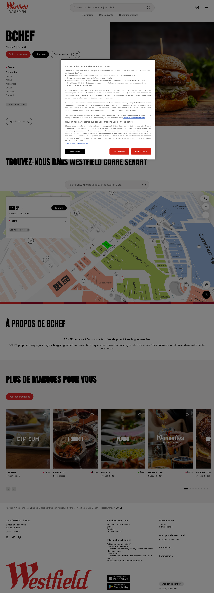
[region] (108, 109)
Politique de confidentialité (134, 118)
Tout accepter (141, 151)
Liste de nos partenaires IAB (76, 144)
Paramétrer (75, 151)
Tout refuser (119, 151)
